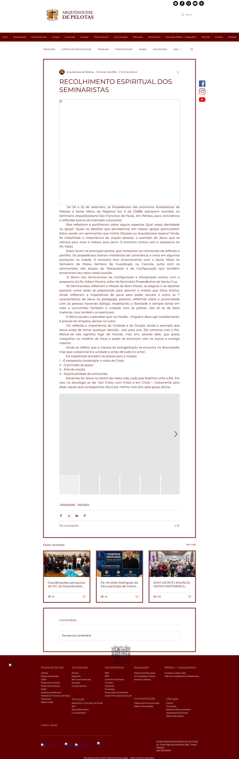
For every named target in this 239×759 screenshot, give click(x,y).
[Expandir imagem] (119, 434)
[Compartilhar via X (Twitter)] (68, 515)
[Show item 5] (150, 484)
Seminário (83, 504)
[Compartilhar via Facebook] (60, 515)
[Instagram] (202, 91)
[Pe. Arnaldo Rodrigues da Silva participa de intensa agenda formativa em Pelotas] (119, 564)
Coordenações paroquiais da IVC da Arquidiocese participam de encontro (66, 584)
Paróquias (103, 49)
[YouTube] (202, 99)
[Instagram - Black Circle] (188, 3)
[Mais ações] (178, 72)
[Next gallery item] (176, 434)
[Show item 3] (110, 484)
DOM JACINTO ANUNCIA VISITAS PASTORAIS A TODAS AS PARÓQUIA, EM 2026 (171, 584)
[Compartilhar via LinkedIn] (76, 515)
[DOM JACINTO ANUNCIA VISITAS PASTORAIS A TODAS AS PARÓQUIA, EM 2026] (172, 564)
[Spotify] (175, 3)
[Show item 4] (130, 484)
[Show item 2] (89, 484)
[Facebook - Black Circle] (182, 3)
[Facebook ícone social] (202, 83)
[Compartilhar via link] (84, 515)
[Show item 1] (69, 484)
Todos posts (49, 49)
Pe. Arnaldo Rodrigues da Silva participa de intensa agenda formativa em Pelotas (119, 584)
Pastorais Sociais (124, 49)
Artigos (142, 49)
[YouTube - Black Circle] (195, 3)
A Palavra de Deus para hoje (76, 49)
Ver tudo (191, 544)
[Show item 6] (170, 484)
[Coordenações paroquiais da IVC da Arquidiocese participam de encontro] (67, 564)
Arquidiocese (160, 49)
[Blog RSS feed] (201, 3)
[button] (191, 49)
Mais (175, 49)
